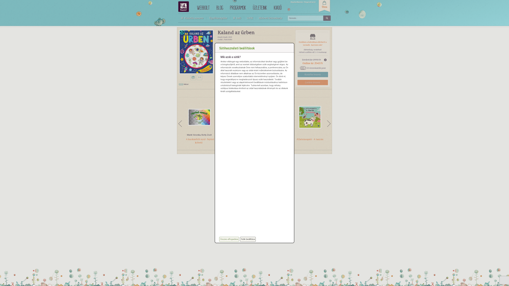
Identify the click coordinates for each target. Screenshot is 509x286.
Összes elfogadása (229, 239)
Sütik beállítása (248, 239)
